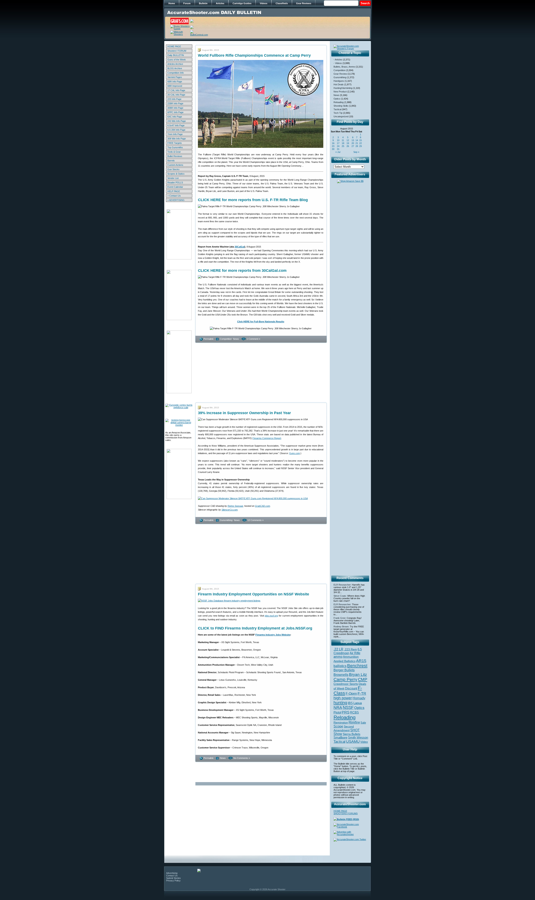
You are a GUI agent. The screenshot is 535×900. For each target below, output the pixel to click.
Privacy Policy (173, 880)
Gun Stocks (173, 169)
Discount (351, 688)
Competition (226, 339)
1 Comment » (253, 339)
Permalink (209, 339)
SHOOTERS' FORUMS (346, 813)
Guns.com (294, 453)
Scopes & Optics (176, 173)
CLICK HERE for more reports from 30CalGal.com (242, 270)
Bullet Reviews (174, 156)
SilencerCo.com (230, 509)
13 (353, 140)
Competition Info (175, 72)
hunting (340, 702)
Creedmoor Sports (346, 684)
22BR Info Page (175, 103)
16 (333, 143)
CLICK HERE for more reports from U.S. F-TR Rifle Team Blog (253, 200)
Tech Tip (338, 113)
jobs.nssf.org (271, 615)
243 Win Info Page (176, 121)
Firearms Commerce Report (266, 438)
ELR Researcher (342, 584)
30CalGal (240, 246)
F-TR (362, 693)
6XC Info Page (174, 116)
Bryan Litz (358, 674)
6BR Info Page (174, 81)
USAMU (353, 741)
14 (356, 140)
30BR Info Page (175, 108)
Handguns (339, 81)
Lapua (357, 703)
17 (338, 143)
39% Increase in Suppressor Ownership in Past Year (244, 413)
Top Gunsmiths (175, 147)
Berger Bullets (344, 670)
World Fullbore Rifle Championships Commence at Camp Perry (254, 55)
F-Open (351, 693)
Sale (363, 722)
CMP (362, 679)
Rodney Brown (341, 626)
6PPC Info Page (175, 112)
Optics (337, 98)
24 (338, 146)
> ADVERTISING (176, 200)
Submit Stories (173, 878)
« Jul (337, 152)
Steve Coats (340, 596)
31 (338, 149)
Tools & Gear (174, 152)
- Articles (338, 59)
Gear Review (340, 74)
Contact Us (172, 875)
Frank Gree (339, 618)
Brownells (341, 675)
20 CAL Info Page (176, 94)
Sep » (356, 152)
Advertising (171, 873)
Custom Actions (175, 165)
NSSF (348, 707)
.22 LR (338, 649)
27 (353, 146)
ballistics (340, 666)
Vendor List (173, 178)
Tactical (337, 109)
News (236, 339)
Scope (338, 726)
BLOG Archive (174, 68)
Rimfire (354, 722)
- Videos (338, 63)
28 (356, 146)
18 (343, 143)
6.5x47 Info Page (176, 125)
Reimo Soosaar (235, 506)
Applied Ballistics (344, 661)
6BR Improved (174, 86)
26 (347, 146)
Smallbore (340, 737)
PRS (345, 712)
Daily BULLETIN (175, 55)
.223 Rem (350, 649)
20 (353, 143)
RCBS (354, 712)
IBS (350, 703)
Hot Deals (339, 84)
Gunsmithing (226, 520)
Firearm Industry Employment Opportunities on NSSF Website (253, 594)
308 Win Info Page (176, 138)
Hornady (359, 698)
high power (343, 698)
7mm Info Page (175, 134)
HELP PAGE (173, 191)
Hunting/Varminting (343, 88)
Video (364, 741)
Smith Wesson (358, 737)
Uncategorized (341, 116)
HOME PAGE (174, 46)
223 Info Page (174, 99)
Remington (341, 722)
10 (338, 140)
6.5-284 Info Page (176, 130)
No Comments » (241, 758)
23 (333, 146)
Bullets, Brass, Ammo (344, 66)
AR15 (361, 660)
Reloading (339, 102)
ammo (338, 656)
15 (360, 140)
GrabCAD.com (262, 506)
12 (347, 140)
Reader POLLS (175, 182)
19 (347, 143)
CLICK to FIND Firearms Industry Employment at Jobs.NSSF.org (255, 628)
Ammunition (351, 656)
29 (360, 146)
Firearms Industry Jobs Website (272, 634)
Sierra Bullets (351, 734)
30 (333, 149)
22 (360, 143)
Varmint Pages (174, 77)
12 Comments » (255, 520)
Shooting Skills (341, 106)
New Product (340, 91)
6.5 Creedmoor (348, 651)
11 (343, 140)
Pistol (337, 712)
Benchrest (357, 665)
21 (356, 143)
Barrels (171, 160)
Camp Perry (345, 679)
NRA (338, 707)
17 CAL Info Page (176, 90)
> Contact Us (174, 195)
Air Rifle (355, 653)
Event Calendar (175, 187)
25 (343, 146)
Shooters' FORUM (176, 51)
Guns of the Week (176, 59)
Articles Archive (175, 64)
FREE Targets (174, 143)
